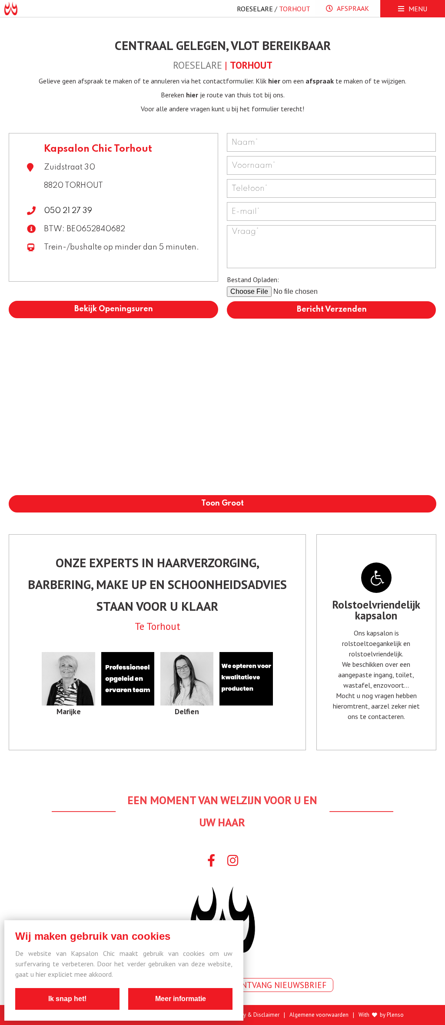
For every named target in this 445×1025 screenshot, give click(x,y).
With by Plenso (381, 1015)
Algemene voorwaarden (319, 1015)
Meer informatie (180, 998)
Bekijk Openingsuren (113, 309)
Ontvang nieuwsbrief (281, 984)
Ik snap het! (67, 998)
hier (274, 81)
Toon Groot (222, 503)
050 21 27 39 (68, 211)
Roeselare (255, 8)
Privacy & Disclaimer (254, 1015)
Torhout (294, 8)
